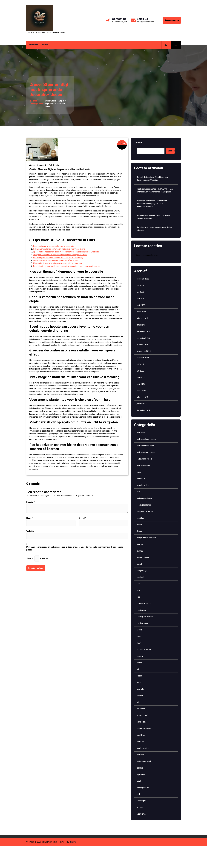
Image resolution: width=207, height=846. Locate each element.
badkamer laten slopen (146, 439)
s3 (138, 702)
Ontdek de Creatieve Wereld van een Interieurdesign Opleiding (152, 178)
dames (139, 524)
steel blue (141, 735)
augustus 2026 (143, 279)
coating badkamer (144, 505)
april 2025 (141, 384)
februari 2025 (142, 397)
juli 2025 (140, 364)
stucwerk (140, 755)
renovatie (140, 689)
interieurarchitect (144, 603)
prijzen (139, 676)
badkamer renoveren (145, 446)
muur (139, 643)
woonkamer (141, 814)
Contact (44, 45)
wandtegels (141, 801)
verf (138, 794)
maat (139, 636)
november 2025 (143, 338)
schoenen (141, 709)
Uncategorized (36, 104)
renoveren (141, 695)
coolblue (140, 518)
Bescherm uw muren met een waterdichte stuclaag (154, 228)
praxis (139, 663)
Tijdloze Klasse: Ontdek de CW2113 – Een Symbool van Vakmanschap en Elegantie (155, 190)
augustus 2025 (143, 358)
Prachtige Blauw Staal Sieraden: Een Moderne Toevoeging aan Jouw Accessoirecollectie (152, 204)
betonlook (141, 478)
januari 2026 (142, 325)
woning (140, 807)
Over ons (33, 45)
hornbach (140, 577)
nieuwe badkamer (144, 649)
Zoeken (138, 142)
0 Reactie (55, 165)
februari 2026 (142, 318)
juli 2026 (140, 285)
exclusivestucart (38, 165)
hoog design (142, 570)
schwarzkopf (142, 715)
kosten (139, 630)
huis (138, 590)
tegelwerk (141, 774)
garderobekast (143, 557)
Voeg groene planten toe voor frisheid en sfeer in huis (55, 260)
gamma (140, 551)
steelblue (140, 741)
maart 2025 (141, 390)
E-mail (82, 518)
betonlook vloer (143, 485)
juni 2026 (140, 292)
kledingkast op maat (145, 617)
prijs (138, 669)
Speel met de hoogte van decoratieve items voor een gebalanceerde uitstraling (66, 252)
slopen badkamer (144, 728)
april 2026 (141, 305)
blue (138, 492)
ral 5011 (140, 682)
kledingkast (141, 610)
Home (34, 101)
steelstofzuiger (143, 748)
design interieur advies (146, 538)
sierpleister (141, 722)
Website (30, 531)
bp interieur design (144, 498)
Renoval (72, 842)
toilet (139, 781)
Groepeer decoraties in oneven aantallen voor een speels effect (60, 255)
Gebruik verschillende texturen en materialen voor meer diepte (59, 249)
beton (139, 472)
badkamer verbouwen (146, 452)
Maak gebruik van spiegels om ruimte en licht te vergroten (57, 263)
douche (140, 544)
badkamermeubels (144, 459)
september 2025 (144, 351)
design (139, 531)
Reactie (30, 502)
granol (139, 564)
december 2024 (143, 410)
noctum (140, 656)
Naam (29, 518)
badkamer (141, 432)
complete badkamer (145, 511)
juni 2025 (140, 371)
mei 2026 (140, 298)
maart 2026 (141, 312)
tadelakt (140, 768)
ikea (138, 597)
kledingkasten (142, 623)
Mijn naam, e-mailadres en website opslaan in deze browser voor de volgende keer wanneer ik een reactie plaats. (74, 548)
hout (138, 584)
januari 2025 (142, 404)
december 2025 (143, 331)
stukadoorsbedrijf (144, 761)
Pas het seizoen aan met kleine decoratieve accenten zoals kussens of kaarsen (66, 266)
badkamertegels (143, 465)
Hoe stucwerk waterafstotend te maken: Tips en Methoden (154, 216)
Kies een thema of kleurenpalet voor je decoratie (53, 246)
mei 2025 (140, 377)
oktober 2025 (142, 344)
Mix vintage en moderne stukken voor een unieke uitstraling (58, 257)
